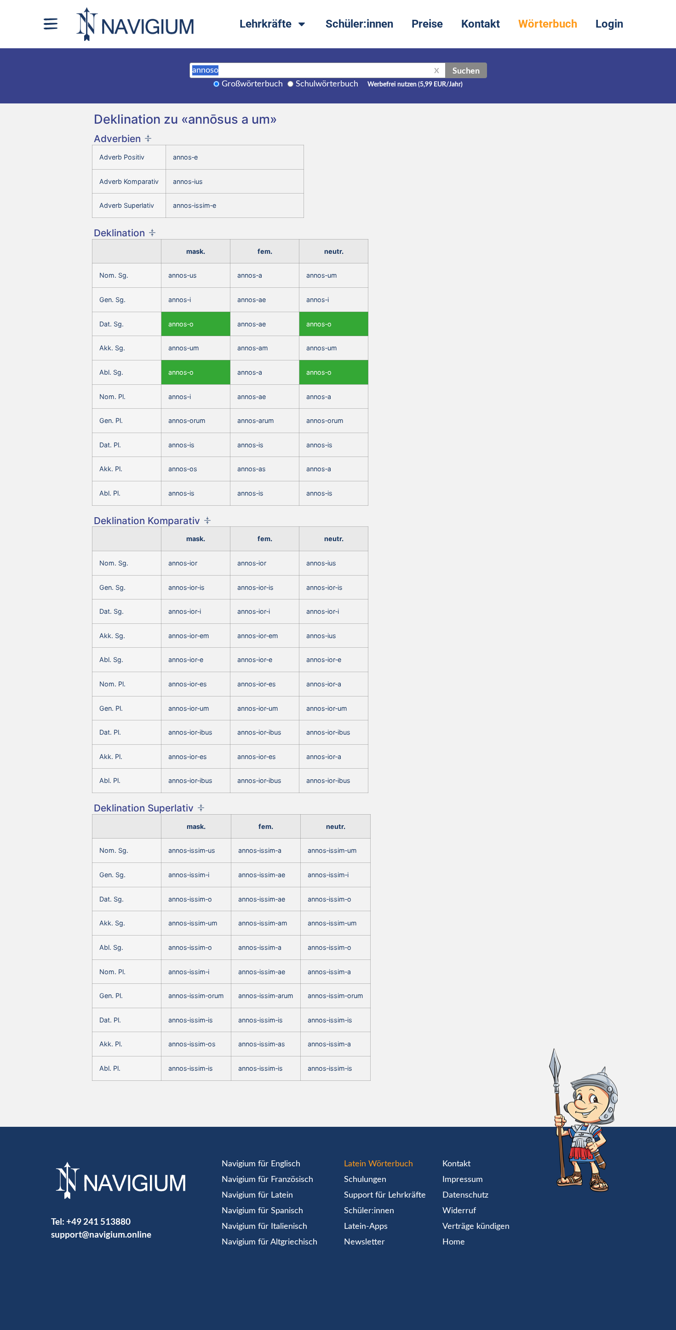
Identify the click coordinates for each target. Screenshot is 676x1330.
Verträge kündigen (476, 1226)
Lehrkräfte (266, 23)
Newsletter (364, 1242)
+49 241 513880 (98, 1221)
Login (609, 23)
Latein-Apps (366, 1226)
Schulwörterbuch (327, 84)
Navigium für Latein (257, 1195)
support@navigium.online (101, 1234)
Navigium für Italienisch (264, 1226)
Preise (427, 23)
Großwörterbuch (252, 84)
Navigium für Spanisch (262, 1211)
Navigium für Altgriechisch (269, 1242)
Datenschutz (465, 1195)
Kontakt (480, 23)
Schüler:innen (359, 23)
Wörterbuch (547, 23)
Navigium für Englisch (261, 1164)
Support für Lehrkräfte (385, 1195)
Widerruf (459, 1211)
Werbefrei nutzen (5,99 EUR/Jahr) (415, 84)
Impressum (462, 1180)
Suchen (466, 70)
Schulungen (365, 1180)
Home (453, 1242)
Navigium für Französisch (267, 1180)
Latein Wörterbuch (378, 1164)
